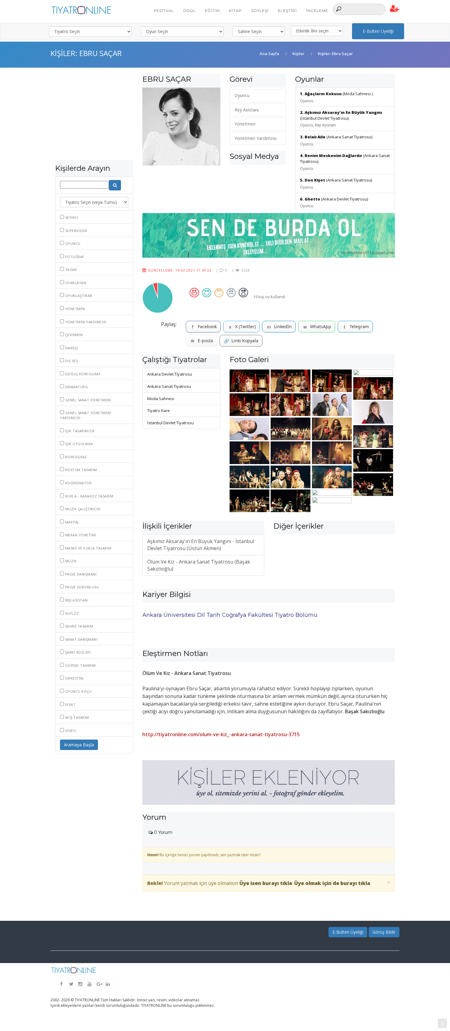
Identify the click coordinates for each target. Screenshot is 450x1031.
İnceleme (317, 10)
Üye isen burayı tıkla (265, 883)
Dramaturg (76, 386)
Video (70, 730)
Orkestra (74, 678)
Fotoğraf (74, 256)
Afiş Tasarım (76, 717)
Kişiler (298, 53)
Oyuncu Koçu (78, 691)
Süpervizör (75, 230)
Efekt (70, 704)
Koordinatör (78, 483)
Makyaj (71, 522)
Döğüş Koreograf (82, 374)
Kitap (235, 10)
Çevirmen (73, 334)
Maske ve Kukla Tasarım (87, 548)
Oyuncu (72, 243)
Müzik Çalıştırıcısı (82, 509)
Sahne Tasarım (78, 626)
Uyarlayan (75, 282)
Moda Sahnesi (160, 398)
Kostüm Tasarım (80, 469)
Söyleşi (260, 10)
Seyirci (71, 217)
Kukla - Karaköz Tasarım (88, 496)
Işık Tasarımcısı (79, 431)
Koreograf (75, 457)
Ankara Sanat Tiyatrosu (169, 386)
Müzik (70, 561)
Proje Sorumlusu (81, 587)
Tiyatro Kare (158, 410)
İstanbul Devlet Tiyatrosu (170, 423)
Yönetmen (74, 308)
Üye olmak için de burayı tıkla (332, 883)
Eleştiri (287, 10)
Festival (164, 10)
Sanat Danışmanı (80, 639)
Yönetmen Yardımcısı (85, 322)
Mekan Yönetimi (80, 535)
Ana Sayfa (269, 53)
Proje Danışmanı (80, 574)
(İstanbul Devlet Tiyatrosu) (341, 118)
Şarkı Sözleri (77, 652)
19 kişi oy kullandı (269, 296)
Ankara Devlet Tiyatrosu (169, 374)
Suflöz (71, 613)
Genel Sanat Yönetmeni (87, 400)
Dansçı (71, 348)
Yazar (70, 269)
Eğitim (212, 10)
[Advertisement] (94, 117)
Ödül (189, 10)
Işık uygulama (78, 443)
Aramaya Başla (79, 745)
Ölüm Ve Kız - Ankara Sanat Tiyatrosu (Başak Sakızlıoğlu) (198, 565)
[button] (394, 9)
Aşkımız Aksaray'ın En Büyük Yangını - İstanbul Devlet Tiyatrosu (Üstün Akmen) (200, 545)
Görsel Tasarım (80, 665)
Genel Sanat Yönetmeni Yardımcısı (85, 415)
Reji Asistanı (76, 600)
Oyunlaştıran (78, 295)
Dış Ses (71, 360)
